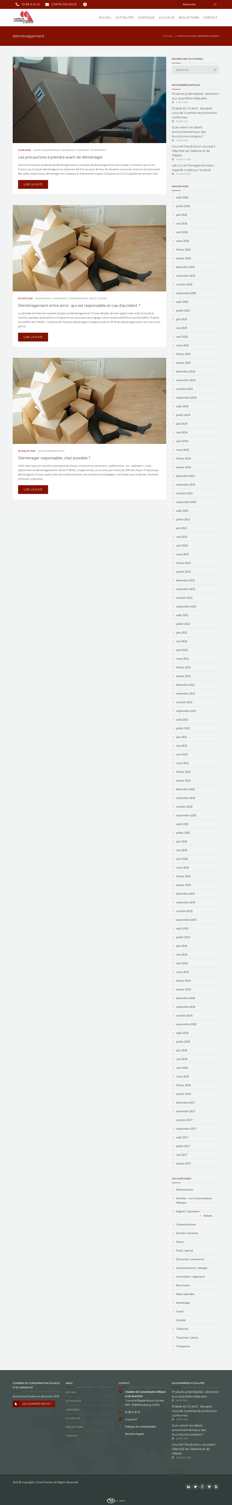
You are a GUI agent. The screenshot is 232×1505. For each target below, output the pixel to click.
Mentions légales (134, 1434)
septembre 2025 (186, 293)
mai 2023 (181, 537)
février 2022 (183, 667)
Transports (98, 150)
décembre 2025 (185, 267)
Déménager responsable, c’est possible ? (54, 458)
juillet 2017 (183, 1146)
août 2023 (182, 510)
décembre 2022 (185, 580)
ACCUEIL (167, 36)
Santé (179, 1311)
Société (180, 1320)
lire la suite (33, 184)
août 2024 (182, 406)
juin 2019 (181, 946)
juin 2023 (181, 528)
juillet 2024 (183, 415)
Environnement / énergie (191, 1268)
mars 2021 (182, 763)
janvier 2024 (183, 467)
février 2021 (183, 772)
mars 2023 (182, 554)
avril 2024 (182, 441)
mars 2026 (182, 241)
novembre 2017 (185, 1111)
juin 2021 (181, 737)
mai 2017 (181, 1154)
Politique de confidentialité (140, 1426)
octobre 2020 (184, 806)
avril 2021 (182, 754)
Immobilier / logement (75, 150)
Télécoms (182, 1329)
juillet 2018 (183, 1041)
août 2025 (182, 302)
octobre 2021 (184, 702)
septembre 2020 (186, 815)
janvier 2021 (183, 780)
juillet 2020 (183, 832)
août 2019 (182, 928)
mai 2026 (181, 223)
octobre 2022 (184, 597)
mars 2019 (182, 972)
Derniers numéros (187, 1233)
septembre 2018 (186, 1024)
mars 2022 (182, 658)
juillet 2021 (183, 728)
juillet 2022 (183, 624)
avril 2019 (182, 963)
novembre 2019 (185, 902)
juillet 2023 (183, 519)
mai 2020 (181, 850)
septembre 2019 (186, 919)
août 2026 (182, 197)
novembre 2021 (185, 693)
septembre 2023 (186, 502)
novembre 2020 (185, 798)
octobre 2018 (184, 1015)
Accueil (105, 17)
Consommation (50, 150)
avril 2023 (182, 545)
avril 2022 (182, 650)
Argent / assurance (54, 298)
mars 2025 (182, 345)
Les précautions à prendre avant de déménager (60, 157)
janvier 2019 (183, 989)
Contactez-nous (64, 4)
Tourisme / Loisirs (187, 1337)
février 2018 (183, 1085)
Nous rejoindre (185, 1294)
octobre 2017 (184, 1120)
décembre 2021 (185, 684)
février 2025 (183, 354)
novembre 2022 (185, 589)
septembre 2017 (186, 1128)
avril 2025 (182, 336)
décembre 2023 (185, 476)
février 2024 (183, 458)
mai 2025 (181, 328)
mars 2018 (182, 1076)
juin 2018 (181, 1050)
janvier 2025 (183, 362)
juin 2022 (181, 632)
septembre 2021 (186, 711)
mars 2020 (182, 867)
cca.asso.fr (131, 1419)
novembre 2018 (185, 1007)
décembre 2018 (185, 998)
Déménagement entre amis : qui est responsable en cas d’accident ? (79, 305)
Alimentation (184, 1189)
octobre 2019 (184, 911)
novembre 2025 (185, 275)
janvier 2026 (183, 258)
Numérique (183, 1302)
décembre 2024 (185, 371)
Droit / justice (98, 298)
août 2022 (182, 615)
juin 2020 (181, 841)
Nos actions (189, 17)
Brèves (208, 1215)
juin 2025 (181, 319)
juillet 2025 (183, 310)
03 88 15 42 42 (31, 4)
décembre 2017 (185, 1102)
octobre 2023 (184, 493)
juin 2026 (181, 215)
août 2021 (182, 719)
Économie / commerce (190, 1259)
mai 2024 (181, 432)
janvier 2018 (183, 1094)
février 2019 (183, 980)
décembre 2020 (185, 789)
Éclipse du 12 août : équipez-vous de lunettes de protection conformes (194, 113)
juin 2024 (181, 423)
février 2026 (183, 249)
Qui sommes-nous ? (37, 1403)
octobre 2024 (184, 389)
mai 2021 (181, 745)
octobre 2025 (184, 284)
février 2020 (183, 876)
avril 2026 (182, 232)
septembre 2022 (186, 606)
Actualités (125, 17)
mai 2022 (181, 641)
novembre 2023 (185, 484)
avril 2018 (182, 1067)
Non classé (183, 1285)
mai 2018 (181, 1059)
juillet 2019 (183, 937)
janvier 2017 (183, 1163)
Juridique (146, 17)
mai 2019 (181, 954)
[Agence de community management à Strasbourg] (116, 1500)
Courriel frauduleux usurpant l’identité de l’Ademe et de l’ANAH (194, 151)
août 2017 (182, 1137)
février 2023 (183, 563)
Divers (180, 1242)
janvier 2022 (183, 676)
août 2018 (182, 1033)
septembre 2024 (186, 397)
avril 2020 (182, 859)
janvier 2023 (183, 571)
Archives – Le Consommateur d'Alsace (194, 1200)
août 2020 (182, 824)
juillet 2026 (183, 206)
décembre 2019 (185, 893)
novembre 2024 (185, 380)
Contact (210, 17)
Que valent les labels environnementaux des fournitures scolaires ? (189, 132)
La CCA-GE (167, 17)
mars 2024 (182, 450)
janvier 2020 (183, 885)
